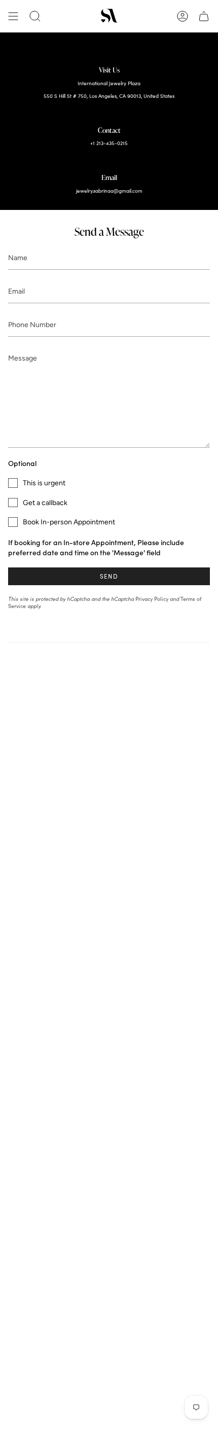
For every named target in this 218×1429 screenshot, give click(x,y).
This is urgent (44, 483)
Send (109, 576)
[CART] (203, 16)
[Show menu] (13, 16)
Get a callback (45, 502)
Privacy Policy (151, 598)
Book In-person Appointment (69, 522)
